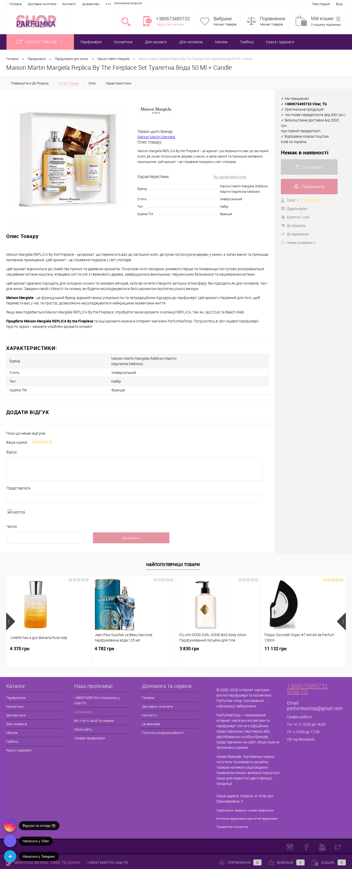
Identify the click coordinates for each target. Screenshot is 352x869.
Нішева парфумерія (89, 738)
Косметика (123, 41)
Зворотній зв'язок (170, 24)
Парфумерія (91, 41)
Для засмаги (156, 41)
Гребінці (247, 41)
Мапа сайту (83, 729)
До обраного (296, 225)
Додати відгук (297, 208)
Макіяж (221, 41)
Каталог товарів (41, 41)
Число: (12, 526)
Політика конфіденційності (163, 732)
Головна (16, 4)
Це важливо (90, 4)
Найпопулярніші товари (173, 564)
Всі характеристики (230, 176)
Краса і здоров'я (280, 41)
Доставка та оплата (42, 4)
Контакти (69, 4)
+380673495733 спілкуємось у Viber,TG (97, 700)
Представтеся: (18, 488)
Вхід (339, 4)
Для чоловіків (191, 41)
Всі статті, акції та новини (94, 720)
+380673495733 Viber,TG (307, 688)
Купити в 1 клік (298, 217)
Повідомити (312, 186)
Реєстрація (321, 4)
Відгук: (12, 452)
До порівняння (298, 233)
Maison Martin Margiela (156, 136)
